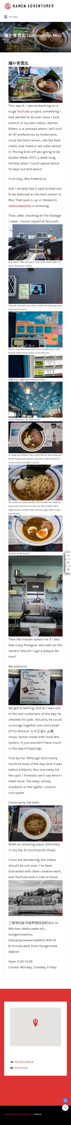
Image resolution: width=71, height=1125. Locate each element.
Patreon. (38, 1114)
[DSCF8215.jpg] (35, 437)
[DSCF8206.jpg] (35, 242)
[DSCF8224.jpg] (35, 399)
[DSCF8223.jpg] (35, 366)
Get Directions (21, 1068)
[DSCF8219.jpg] (35, 533)
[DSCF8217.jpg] (35, 84)
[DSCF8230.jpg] (35, 687)
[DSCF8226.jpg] (35, 595)
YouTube (23, 111)
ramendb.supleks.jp (24, 1062)
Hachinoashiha (19, 206)
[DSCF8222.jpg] (35, 329)
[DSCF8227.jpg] (35, 823)
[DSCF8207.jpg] (35, 285)
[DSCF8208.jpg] (35, 898)
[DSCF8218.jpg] (35, 482)
